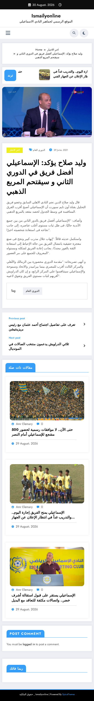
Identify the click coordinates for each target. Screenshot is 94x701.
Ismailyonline (46, 15)
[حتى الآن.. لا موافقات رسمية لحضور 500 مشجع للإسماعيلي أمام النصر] (47, 400)
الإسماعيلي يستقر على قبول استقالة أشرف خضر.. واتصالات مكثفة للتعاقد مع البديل (43, 598)
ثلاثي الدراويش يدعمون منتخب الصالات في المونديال (39, 346)
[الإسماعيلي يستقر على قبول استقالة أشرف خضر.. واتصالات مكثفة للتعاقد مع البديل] (47, 566)
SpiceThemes (68, 694)
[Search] (74, 33)
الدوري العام (39, 150)
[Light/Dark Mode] (84, 33)
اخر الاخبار (15, 150)
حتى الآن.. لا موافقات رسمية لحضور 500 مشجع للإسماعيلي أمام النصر (42, 432)
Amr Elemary (24, 424)
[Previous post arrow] (84, 324)
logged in (29, 644)
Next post (14, 337)
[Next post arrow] (84, 345)
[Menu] (8, 33)
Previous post (17, 318)
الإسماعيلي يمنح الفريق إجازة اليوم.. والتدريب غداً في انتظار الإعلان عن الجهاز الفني (41, 515)
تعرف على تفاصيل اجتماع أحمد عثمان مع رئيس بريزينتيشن (42, 327)
